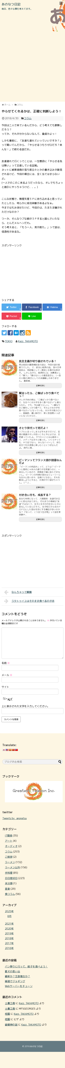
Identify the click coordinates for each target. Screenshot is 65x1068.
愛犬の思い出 (12, 971)
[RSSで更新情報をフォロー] (28, 332)
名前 (6, 663)
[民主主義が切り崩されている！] (9, 368)
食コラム (10, 894)
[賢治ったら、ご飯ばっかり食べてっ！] (9, 400)
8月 (9, 916)
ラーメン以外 (12, 867)
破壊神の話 (11, 1024)
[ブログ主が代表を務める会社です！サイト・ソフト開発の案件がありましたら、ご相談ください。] (34, 801)
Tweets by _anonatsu (14, 818)
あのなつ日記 (11, 4)
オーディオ (11, 846)
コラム (28, 118)
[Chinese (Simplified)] (13, 750)
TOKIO (8, 341)
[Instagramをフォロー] (22, 332)
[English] (7, 750)
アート (8, 841)
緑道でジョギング (15, 981)
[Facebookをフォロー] (10, 332)
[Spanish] (10, 750)
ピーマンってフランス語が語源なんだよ (40, 461)
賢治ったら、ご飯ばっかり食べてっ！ (39, 394)
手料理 (8, 873)
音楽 (7, 889)
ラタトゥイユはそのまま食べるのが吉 (33, 601)
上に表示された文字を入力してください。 (26, 706)
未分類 (8, 883)
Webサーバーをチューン (18, 986)
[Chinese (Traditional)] (16, 750)
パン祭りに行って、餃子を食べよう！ (26, 966)
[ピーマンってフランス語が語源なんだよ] (9, 467)
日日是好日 (11, 878)
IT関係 (8, 835)
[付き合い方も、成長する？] (9, 501)
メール (7, 675)
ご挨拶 (8, 857)
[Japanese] (3, 750)
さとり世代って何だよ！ (33, 428)
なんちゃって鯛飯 (22, 592)
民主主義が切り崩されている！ (37, 361)
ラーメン (10, 862)
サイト (5, 687)
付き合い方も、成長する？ (35, 495)
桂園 (7, 1014)
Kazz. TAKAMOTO (28, 341)
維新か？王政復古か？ (17, 976)
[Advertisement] (32, 66)
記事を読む (40, 385)
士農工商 (10, 1003)
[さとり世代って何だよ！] (9, 434)
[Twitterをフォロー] (4, 332)
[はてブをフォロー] (16, 332)
